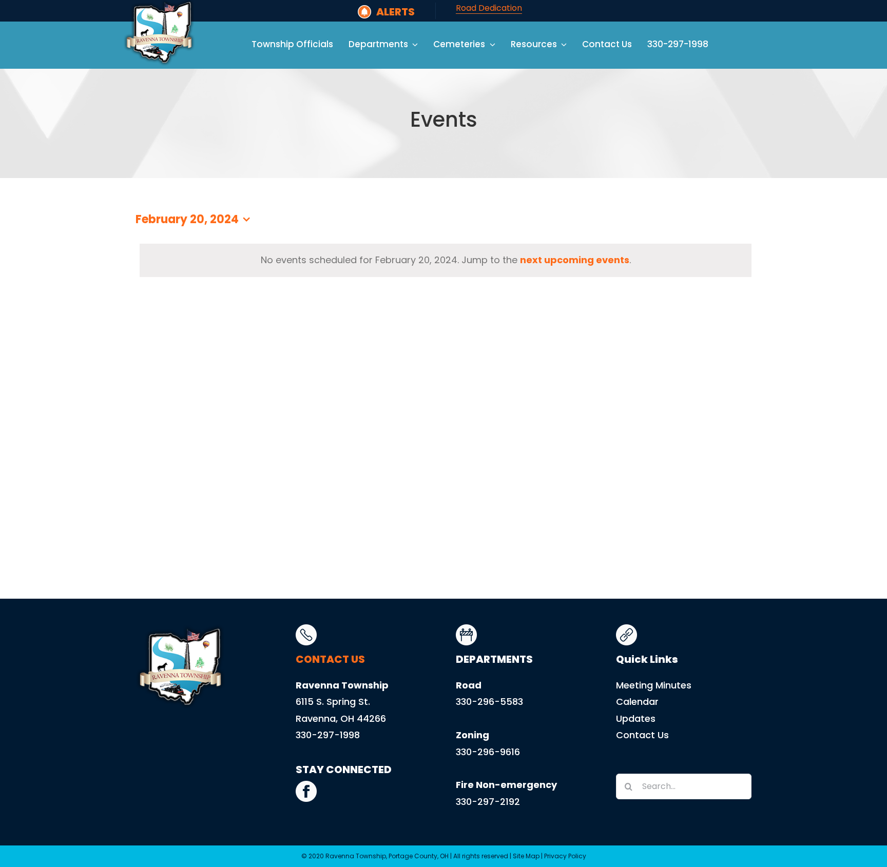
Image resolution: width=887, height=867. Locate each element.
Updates (635, 718)
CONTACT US (330, 659)
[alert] (445, 260)
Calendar (637, 701)
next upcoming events (574, 259)
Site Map (526, 856)
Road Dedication (489, 8)
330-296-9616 (488, 751)
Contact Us (642, 734)
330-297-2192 (488, 801)
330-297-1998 (328, 734)
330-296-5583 (489, 701)
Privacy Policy (565, 856)
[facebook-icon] (306, 785)
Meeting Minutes (653, 685)
